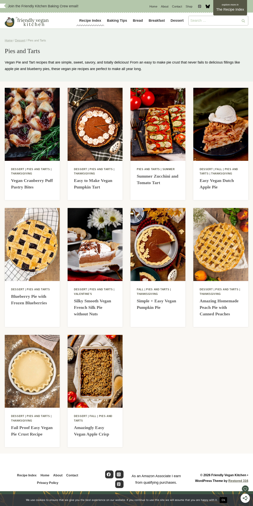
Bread (138, 20)
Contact (177, 6)
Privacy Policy (47, 482)
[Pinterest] (199, 6)
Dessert (177, 20)
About (164, 6)
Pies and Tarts (38, 169)
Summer (168, 169)
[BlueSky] (207, 6)
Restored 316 (238, 481)
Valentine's (83, 294)
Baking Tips (117, 20)
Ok (223, 499)
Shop (189, 6)
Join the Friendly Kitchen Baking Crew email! (43, 6)
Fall (218, 169)
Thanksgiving (21, 173)
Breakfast (157, 20)
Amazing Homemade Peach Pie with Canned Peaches (219, 307)
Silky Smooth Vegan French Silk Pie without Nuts (92, 307)
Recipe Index (90, 20)
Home (153, 6)
